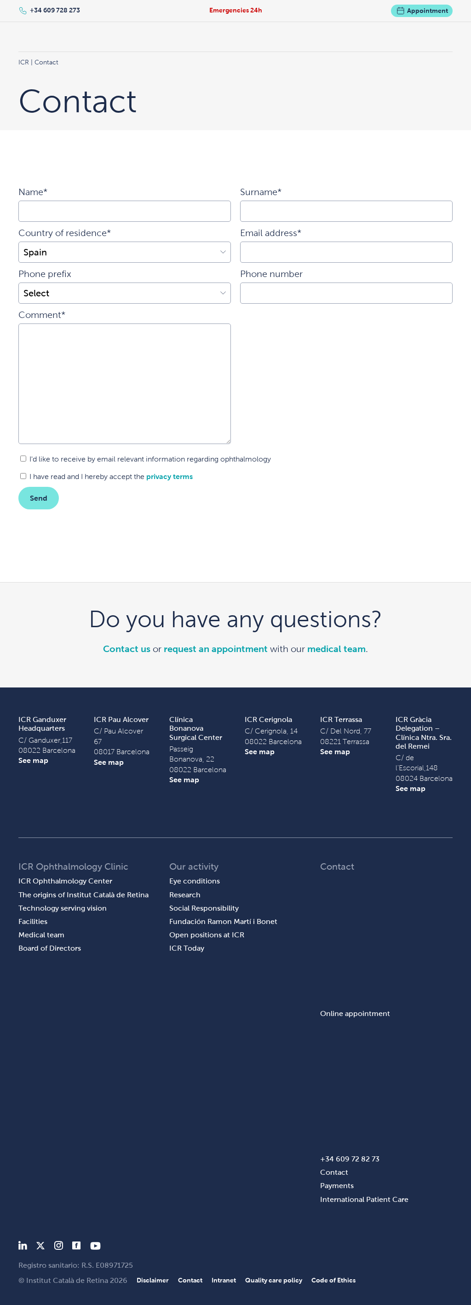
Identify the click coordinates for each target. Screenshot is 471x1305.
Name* (32, 192)
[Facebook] (76, 1247)
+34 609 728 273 (55, 10)
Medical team (41, 935)
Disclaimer (153, 1280)
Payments (337, 1186)
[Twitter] (40, 1247)
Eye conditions (194, 881)
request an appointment (216, 649)
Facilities (32, 921)
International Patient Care (364, 1199)
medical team (336, 649)
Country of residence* (64, 233)
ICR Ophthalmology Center (65, 881)
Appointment (427, 10)
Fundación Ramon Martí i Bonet (223, 921)
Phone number (271, 274)
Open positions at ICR (206, 935)
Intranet (224, 1280)
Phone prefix (44, 274)
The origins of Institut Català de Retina (83, 895)
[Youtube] (95, 1247)
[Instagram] (58, 1247)
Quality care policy (273, 1280)
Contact (334, 1172)
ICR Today (186, 948)
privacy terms (169, 476)
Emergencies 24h (235, 10)
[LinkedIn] (22, 1247)
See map (33, 760)
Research (185, 895)
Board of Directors (49, 948)
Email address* (270, 233)
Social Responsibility (204, 908)
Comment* (41, 315)
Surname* (260, 192)
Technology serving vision (62, 908)
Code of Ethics (333, 1280)
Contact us (126, 649)
